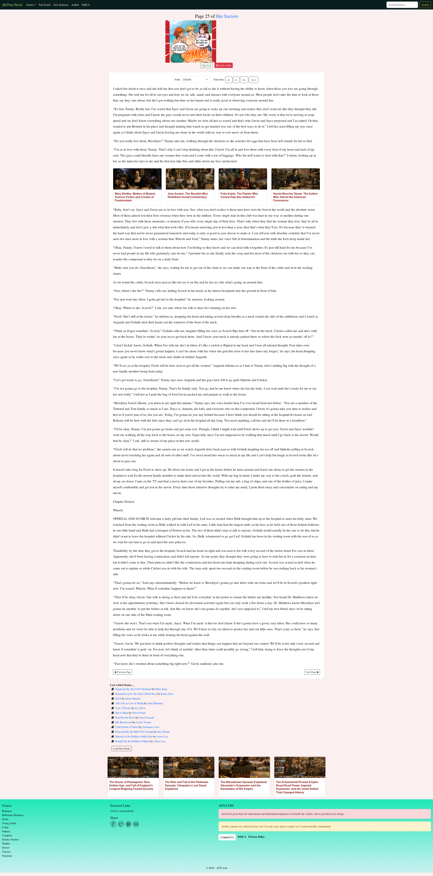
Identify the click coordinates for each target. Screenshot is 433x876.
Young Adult (9, 823)
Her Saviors (227, 16)
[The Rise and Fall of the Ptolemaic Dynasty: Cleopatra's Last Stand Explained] (188, 767)
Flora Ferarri (138, 712)
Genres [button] (30, 4)
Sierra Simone (132, 698)
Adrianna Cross (150, 727)
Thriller (6, 843)
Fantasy (6, 831)
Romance (7, 811)
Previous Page (124, 672)
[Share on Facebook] (113, 824)
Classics (6, 851)
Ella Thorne (163, 731)
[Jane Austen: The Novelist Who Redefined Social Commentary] (190, 179)
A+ (244, 79)
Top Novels (45, 4)
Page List (206, 65)
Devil (118, 698)
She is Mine (121, 712)
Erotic (5, 819)
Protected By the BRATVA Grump (134, 731)
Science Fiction (10, 839)
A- (228, 79)
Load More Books (121, 748)
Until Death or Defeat (126, 727)
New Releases (61, 4)
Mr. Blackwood (123, 722)
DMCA (86, 4)
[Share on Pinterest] (128, 824)
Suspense (7, 855)
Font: (177, 79)
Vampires (7, 835)
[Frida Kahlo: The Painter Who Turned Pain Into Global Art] (243, 179)
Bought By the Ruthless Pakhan (132, 741)
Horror (5, 847)
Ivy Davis (140, 708)
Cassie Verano (143, 722)
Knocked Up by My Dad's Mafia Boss (136, 693)
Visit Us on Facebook (121, 811)
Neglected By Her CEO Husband (133, 689)
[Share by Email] (136, 824)
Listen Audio (224, 65)
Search (425, 4)
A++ (253, 79)
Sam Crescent (146, 717)
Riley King (161, 689)
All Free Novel (12, 4)
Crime (5, 827)
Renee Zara (167, 693)
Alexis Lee (162, 736)
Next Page (311, 672)
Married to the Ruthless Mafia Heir (134, 736)
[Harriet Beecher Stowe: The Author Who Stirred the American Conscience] (295, 179)
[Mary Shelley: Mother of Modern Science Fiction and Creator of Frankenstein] (137, 179)
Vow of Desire (123, 708)
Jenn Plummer (155, 703)
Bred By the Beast (125, 717)
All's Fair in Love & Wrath (129, 703)
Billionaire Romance (13, 815)
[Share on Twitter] (121, 824)
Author (75, 4)
